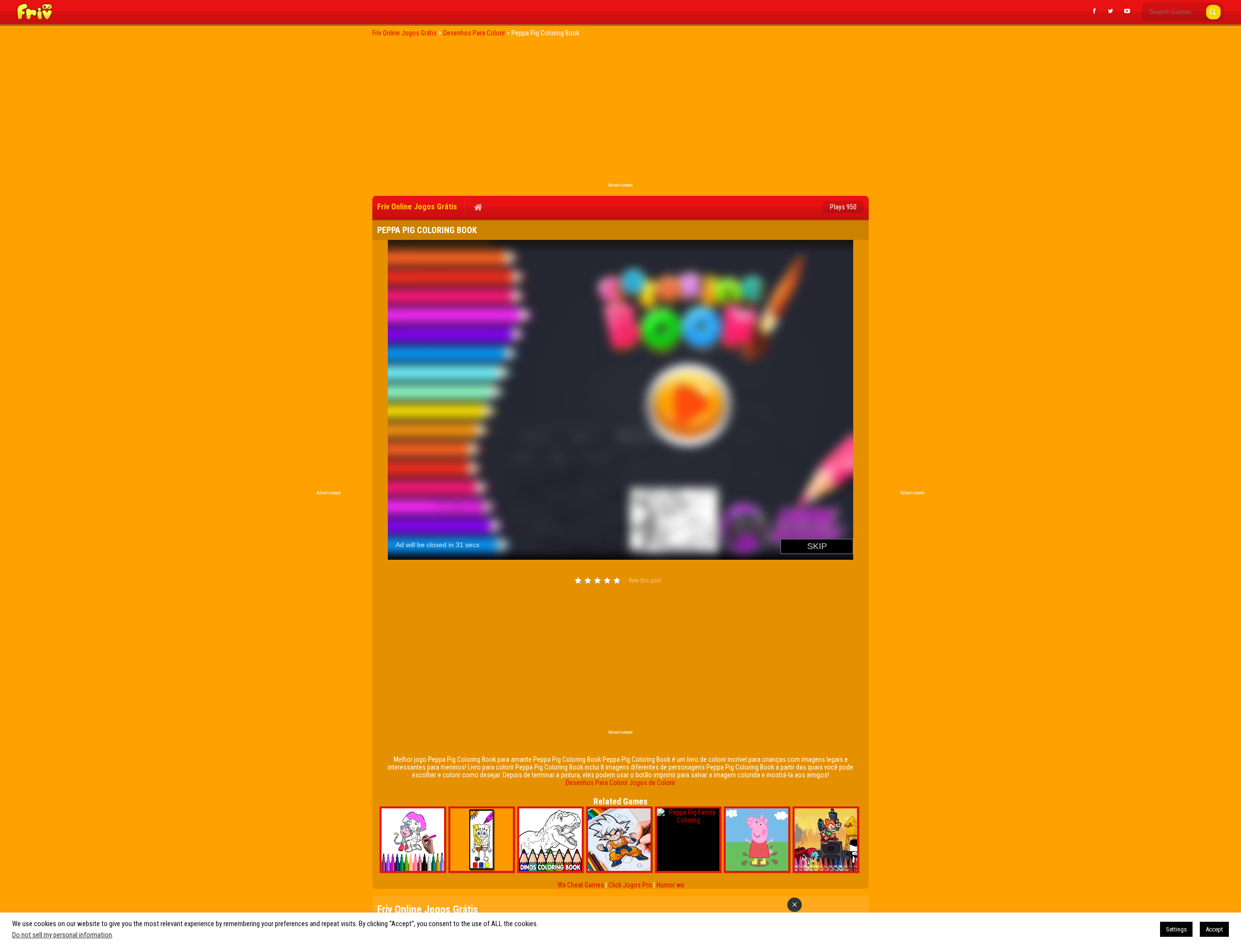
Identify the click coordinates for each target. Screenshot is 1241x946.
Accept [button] (1214, 929)
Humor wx (670, 885)
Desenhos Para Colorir (597, 783)
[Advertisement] (620, 112)
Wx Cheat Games (580, 885)
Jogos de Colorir (652, 783)
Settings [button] (1176, 929)
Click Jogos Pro (630, 885)
